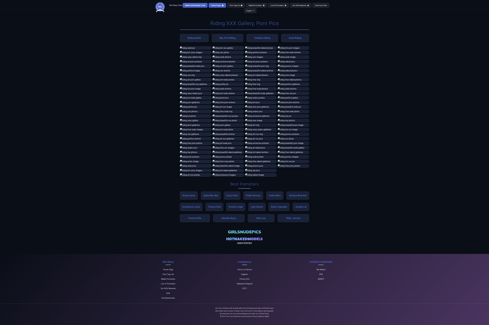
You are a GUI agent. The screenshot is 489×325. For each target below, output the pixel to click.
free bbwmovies (168, 298)
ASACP (321, 279)
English (249, 11)
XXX (168, 293)
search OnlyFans (244, 243)
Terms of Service (244, 269)
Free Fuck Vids (321, 5)
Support (244, 274)
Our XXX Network (300, 5)
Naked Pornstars (255, 5)
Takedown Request (244, 284)
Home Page (216, 5)
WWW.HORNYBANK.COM (195, 5)
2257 (244, 288)
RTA (321, 274)
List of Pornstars (277, 5)
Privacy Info (245, 279)
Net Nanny (320, 269)
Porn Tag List (235, 5)
